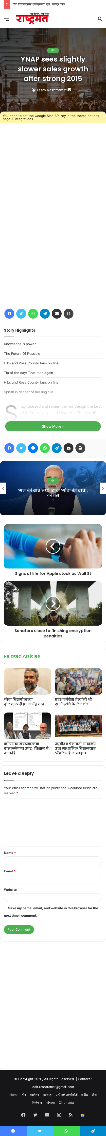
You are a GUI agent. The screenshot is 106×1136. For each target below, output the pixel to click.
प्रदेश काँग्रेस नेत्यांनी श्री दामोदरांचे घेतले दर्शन (73, 702)
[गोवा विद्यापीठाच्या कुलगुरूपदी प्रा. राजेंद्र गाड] (27, 681)
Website (10, 890)
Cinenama (66, 1102)
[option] (53, 488)
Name (10, 853)
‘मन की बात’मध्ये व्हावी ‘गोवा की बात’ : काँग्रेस (53, 493)
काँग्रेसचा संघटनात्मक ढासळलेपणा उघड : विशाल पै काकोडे (26, 748)
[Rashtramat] (32, 18)
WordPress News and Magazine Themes (55, 412)
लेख (94, 1095)
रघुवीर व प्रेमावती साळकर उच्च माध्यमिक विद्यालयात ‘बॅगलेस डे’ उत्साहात (75, 748)
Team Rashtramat (51, 90)
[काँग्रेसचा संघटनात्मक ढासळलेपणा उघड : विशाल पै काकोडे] (27, 726)
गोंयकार (50, 1102)
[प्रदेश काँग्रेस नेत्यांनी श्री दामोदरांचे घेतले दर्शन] (78, 681)
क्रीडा (84, 1095)
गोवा (53, 50)
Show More (52, 426)
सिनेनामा (37, 1102)
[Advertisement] (53, 996)
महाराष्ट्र (47, 1095)
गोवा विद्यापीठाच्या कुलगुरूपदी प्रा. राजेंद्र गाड (24, 702)
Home (13, 1095)
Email (9, 871)
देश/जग (34, 1095)
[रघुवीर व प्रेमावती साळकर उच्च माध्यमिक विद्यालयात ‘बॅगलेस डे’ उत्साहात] (78, 726)
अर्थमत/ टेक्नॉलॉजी (67, 1095)
